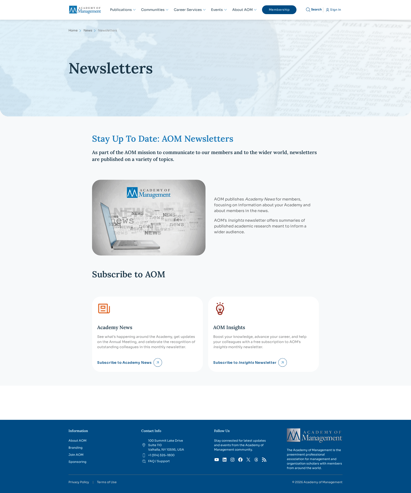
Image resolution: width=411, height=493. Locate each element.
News (87, 30)
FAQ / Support (159, 461)
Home (73, 30)
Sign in (335, 10)
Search (316, 9)
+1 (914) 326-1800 (161, 455)
